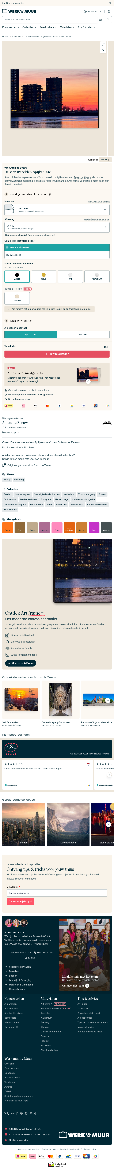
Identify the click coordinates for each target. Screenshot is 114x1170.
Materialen (66, 27)
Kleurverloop (10, 509)
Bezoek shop (9, 432)
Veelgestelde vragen (20, 966)
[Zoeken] (108, 20)
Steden (7, 494)
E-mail (31, 957)
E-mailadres (13, 887)
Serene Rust (77, 504)
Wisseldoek (15, 255)
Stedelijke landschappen (47, 494)
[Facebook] (26, 1113)
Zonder (32, 334)
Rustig (7, 479)
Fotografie (46, 499)
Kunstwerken (9, 27)
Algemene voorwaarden (28, 1149)
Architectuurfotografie (83, 499)
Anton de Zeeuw (18, 167)
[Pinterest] (21, 1113)
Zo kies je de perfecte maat (97, 219)
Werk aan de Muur (18, 1058)
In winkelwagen (59, 354)
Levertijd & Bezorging (20, 980)
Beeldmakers (46, 27)
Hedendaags (61, 499)
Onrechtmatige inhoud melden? (67, 1149)
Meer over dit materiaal (99, 201)
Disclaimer (46, 1149)
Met (85, 334)
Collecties (27, 27)
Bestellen (14, 971)
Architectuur (10, 499)
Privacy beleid (90, 1149)
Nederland (69, 494)
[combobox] (50, 19)
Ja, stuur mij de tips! (20, 901)
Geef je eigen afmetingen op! (30, 235)
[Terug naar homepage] (19, 10)
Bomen (102, 494)
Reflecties (61, 504)
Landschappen (22, 494)
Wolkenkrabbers (28, 499)
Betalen (13, 975)
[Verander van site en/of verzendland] (110, 3)
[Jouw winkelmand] (109, 11)
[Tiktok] (35, 1113)
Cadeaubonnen (17, 989)
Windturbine (36, 504)
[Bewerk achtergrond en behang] (103, 49)
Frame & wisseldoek (19, 247)
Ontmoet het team (73, 985)
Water (50, 504)
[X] (31, 1113)
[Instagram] (16, 1113)
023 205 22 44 (45, 952)
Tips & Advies (85, 27)
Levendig (19, 479)
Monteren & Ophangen (21, 984)
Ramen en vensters (97, 504)
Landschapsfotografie (15, 504)
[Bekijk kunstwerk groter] (103, 44)
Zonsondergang (86, 494)
